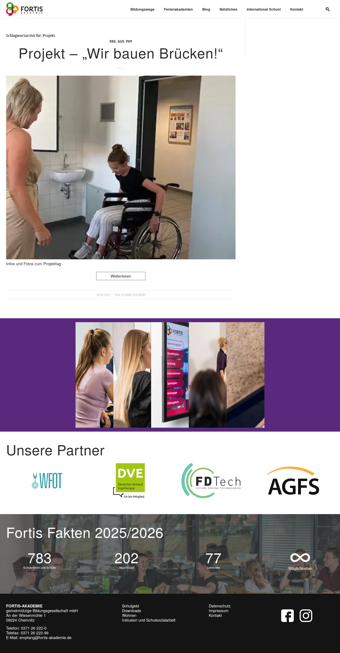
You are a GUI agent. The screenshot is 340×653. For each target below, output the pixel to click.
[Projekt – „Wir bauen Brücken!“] (121, 168)
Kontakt (215, 617)
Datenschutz (220, 607)
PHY (129, 41)
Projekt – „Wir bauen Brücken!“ (120, 52)
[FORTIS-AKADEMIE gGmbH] (24, 9)
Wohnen (129, 617)
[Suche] (328, 9)
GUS (121, 41)
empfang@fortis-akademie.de (45, 639)
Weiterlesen (121, 276)
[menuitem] (142, 9)
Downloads (131, 612)
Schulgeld (130, 607)
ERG (113, 41)
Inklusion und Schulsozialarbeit (149, 622)
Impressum (218, 612)
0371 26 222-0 (33, 630)
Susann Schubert (133, 295)
